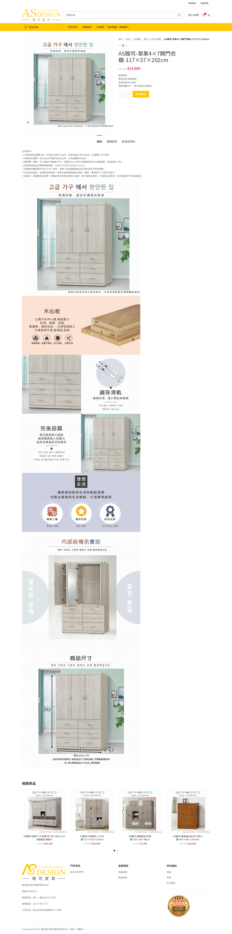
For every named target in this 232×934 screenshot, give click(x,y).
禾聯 (169, 877)
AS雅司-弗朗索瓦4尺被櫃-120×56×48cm (140, 838)
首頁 (120, 39)
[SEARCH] (179, 15)
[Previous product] (120, 45)
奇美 (169, 872)
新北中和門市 (76, 872)
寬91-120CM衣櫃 (152, 39)
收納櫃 (137, 39)
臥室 (128, 39)
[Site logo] (41, 14)
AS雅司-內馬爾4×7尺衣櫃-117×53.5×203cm (92, 838)
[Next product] (126, 45)
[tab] (99, 140)
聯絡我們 (122, 877)
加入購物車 (141, 94)
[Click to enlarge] (28, 122)
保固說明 (122, 872)
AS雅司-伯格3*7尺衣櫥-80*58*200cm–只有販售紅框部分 (44, 838)
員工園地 (171, 882)
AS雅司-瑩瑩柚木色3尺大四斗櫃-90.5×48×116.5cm (187, 838)
